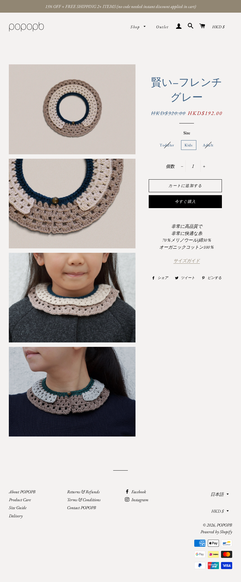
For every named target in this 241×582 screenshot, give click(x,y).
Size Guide (17, 507)
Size (186, 133)
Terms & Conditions (84, 499)
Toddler (167, 145)
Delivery (16, 516)
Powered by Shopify (216, 531)
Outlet (162, 26)
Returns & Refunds (83, 491)
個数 (170, 166)
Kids (189, 145)
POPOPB (224, 525)
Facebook (138, 491)
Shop (135, 26)
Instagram (139, 499)
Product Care (20, 499)
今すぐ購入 (185, 201)
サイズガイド (186, 260)
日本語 (217, 494)
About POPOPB (22, 491)
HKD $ (218, 26)
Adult (208, 145)
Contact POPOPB (81, 507)
